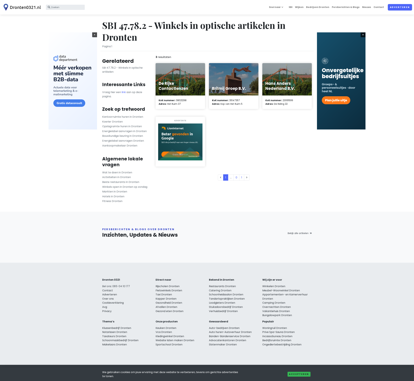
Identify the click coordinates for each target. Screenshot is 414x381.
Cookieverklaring (113, 303)
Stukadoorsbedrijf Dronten (226, 307)
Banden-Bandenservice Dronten (229, 336)
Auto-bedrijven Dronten (224, 328)
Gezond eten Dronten (169, 311)
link (124, 92)
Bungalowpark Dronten (277, 315)
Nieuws (366, 7)
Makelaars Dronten (114, 344)
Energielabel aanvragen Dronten (123, 141)
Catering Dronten (220, 290)
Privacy (107, 311)
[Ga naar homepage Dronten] (21, 7)
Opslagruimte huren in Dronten (122, 126)
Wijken (299, 7)
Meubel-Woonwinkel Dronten (281, 290)
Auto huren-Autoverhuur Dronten (230, 332)
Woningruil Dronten (274, 328)
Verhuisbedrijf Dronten (223, 311)
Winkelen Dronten (273, 286)
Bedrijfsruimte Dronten (276, 340)
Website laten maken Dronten (175, 340)
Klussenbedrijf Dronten (116, 328)
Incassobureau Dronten (277, 336)
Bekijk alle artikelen (298, 233)
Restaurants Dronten (222, 286)
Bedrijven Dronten (317, 7)
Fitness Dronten (112, 201)
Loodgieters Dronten (222, 303)
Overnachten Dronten (276, 307)
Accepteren (299, 374)
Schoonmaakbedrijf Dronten (120, 340)
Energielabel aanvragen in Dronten (124, 131)
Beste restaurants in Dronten (120, 182)
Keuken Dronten (166, 328)
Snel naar (275, 7)
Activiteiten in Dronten (116, 177)
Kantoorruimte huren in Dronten (122, 117)
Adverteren (400, 7)
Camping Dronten (273, 303)
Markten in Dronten (114, 191)
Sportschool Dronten (169, 344)
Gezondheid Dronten (169, 303)
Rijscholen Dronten (168, 286)
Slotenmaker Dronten (223, 344)
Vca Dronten (164, 332)
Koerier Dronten (112, 121)
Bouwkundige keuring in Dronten (122, 136)
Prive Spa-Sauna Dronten (278, 332)
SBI (290, 7)
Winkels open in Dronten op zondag (124, 187)
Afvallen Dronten (166, 307)
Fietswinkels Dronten (169, 290)
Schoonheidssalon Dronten (226, 294)
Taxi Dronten (164, 294)
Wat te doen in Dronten (117, 172)
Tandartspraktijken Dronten (227, 299)
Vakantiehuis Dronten (276, 311)
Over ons (108, 299)
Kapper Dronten (166, 299)
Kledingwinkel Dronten (170, 336)
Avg (104, 307)
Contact (379, 7)
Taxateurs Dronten (114, 336)
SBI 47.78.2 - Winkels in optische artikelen (122, 70)
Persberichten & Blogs (346, 7)
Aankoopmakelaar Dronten (119, 145)
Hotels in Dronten (113, 196)
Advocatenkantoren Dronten (227, 340)
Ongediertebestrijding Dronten (281, 344)
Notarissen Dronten (114, 332)
